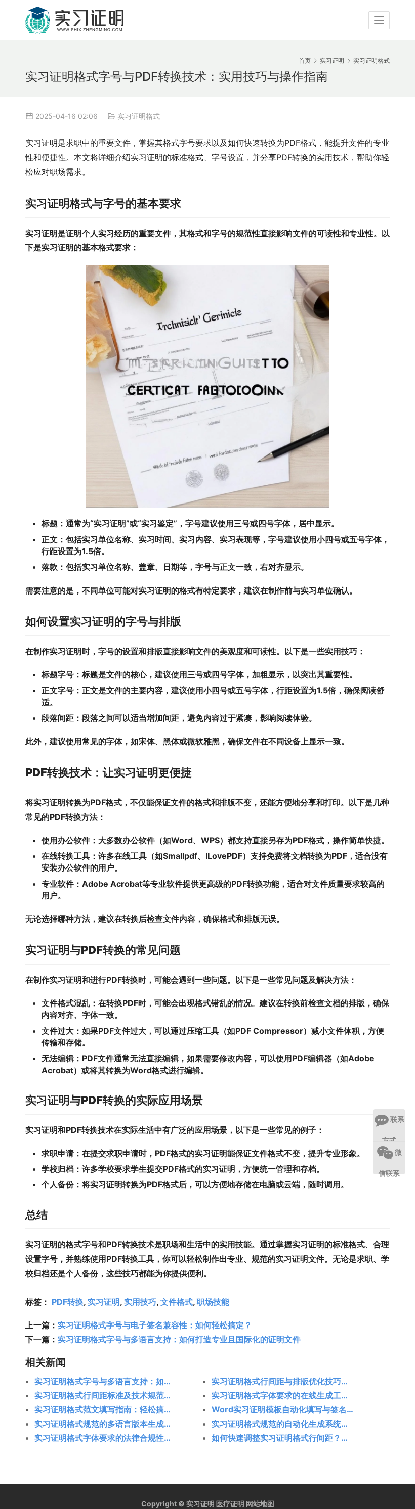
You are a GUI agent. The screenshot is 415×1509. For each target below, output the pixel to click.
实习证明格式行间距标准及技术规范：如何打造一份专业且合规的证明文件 (105, 1395)
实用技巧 (140, 1302)
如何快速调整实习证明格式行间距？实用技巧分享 (282, 1438)
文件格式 (176, 1302)
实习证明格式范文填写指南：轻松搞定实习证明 (105, 1409)
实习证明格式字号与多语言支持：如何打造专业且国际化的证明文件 (179, 1339)
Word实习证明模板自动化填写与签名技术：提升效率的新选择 (282, 1409)
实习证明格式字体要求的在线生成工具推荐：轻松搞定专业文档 (282, 1395)
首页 (305, 60)
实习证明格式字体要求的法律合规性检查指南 (105, 1438)
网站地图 (260, 1503)
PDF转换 (68, 1302)
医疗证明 (230, 1503)
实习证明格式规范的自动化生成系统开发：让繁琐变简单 (282, 1424)
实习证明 (104, 1302)
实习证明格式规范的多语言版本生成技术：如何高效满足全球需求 (105, 1424)
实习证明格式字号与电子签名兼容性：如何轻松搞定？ (155, 1325)
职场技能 (213, 1302)
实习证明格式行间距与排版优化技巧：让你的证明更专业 (282, 1381)
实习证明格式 (138, 116)
